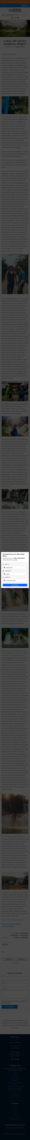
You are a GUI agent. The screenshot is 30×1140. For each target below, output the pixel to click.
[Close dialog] (28, 553)
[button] (15, 567)
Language (8, 571)
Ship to (7, 564)
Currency (7, 577)
